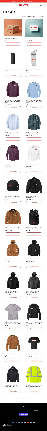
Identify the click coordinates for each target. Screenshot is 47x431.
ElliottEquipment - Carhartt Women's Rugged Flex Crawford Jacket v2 (13, 354)
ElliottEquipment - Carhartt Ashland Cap (12, 197)
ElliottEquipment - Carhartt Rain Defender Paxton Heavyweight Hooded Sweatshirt (33, 260)
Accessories (24, 409)
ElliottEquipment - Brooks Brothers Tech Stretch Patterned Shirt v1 (12, 133)
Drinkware (31, 409)
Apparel (10, 409)
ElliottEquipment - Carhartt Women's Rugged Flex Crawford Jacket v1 (34, 323)
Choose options (34, 44)
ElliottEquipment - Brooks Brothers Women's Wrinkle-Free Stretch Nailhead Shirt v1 (12, 165)
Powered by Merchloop (7, 426)
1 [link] (16, 398)
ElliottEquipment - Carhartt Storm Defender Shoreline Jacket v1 (12, 292)
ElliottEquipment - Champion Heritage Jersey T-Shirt (34, 354)
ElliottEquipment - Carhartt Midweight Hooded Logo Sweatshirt (13, 259)
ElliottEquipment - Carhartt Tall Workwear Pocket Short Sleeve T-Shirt (13, 323)
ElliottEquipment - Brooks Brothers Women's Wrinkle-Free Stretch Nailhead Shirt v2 (33, 165)
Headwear (15, 409)
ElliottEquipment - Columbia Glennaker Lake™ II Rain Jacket (11, 386)
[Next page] (30, 398)
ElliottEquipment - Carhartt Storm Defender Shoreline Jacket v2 (33, 292)
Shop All (36, 409)
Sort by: (24, 16)
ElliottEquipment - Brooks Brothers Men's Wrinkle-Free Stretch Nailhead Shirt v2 (34, 101)
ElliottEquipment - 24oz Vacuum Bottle (13, 69)
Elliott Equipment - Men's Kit (11, 38)
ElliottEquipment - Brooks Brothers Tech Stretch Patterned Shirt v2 (33, 133)
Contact (41, 409)
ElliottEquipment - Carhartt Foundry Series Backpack (33, 228)
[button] (2, 5)
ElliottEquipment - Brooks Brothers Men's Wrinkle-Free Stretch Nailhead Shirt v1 (13, 101)
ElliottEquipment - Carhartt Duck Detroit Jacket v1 (33, 197)
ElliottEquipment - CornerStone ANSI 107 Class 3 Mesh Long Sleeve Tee (34, 386)
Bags (20, 409)
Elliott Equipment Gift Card (31, 38)
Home (5, 409)
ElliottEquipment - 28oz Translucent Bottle (33, 70)
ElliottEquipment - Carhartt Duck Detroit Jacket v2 (12, 228)
